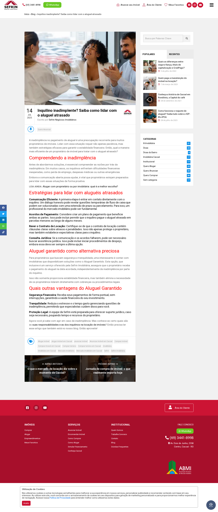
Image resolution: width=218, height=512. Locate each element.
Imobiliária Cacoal (151, 157)
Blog (33, 14)
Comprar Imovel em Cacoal (49, 346)
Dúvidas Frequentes (119, 447)
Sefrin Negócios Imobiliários (62, 119)
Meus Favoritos (31, 442)
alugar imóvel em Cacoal (62, 341)
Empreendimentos (32, 438)
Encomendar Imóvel (76, 434)
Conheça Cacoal (75, 451)
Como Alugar (73, 442)
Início (26, 14)
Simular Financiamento (77, 447)
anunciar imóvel (80, 341)
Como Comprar (74, 438)
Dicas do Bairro (150, 152)
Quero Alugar (149, 166)
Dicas (145, 148)
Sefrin (106, 351)
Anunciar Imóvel (75, 430)
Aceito (26, 503)
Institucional (149, 161)
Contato (114, 438)
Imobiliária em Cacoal (47, 351)
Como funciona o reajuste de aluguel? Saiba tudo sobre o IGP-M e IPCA (174, 114)
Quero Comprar (150, 175)
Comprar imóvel (121, 341)
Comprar (28, 430)
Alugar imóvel (43, 341)
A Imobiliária (149, 143)
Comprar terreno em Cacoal (89, 346)
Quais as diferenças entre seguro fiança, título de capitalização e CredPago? (171, 64)
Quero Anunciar (44, 129)
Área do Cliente (182, 408)
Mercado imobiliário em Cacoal (89, 351)
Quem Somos (117, 430)
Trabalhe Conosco (119, 434)
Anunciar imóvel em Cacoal (101, 341)
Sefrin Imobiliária (118, 351)
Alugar (27, 434)
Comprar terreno (69, 346)
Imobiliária (107, 346)
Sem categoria (150, 180)
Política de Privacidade (60, 498)
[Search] (186, 38)
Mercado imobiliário (66, 351)
